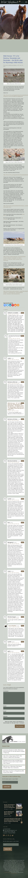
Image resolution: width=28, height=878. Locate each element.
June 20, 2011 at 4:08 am (13, 652)
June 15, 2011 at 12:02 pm (13, 383)
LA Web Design (7, 872)
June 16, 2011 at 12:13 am (13, 500)
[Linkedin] (10, 305)
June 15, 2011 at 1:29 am (13, 359)
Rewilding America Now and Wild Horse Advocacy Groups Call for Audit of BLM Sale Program (13, 762)
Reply (22, 312)
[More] (18, 305)
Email (5, 711)
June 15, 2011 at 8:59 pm (13, 462)
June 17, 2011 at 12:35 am (13, 643)
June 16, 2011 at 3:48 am (13, 543)
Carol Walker (14, 65)
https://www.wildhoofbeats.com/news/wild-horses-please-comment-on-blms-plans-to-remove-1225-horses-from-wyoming (14, 258)
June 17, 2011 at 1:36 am (14, 627)
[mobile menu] (26, 2)
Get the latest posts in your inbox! (10, 778)
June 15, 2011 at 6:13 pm (13, 420)
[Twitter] (7, 305)
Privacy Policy (14, 873)
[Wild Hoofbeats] (14, 2)
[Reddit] (15, 305)
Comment (6, 691)
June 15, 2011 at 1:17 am (13, 314)
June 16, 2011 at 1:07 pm (13, 572)
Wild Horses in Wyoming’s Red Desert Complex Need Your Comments (12, 767)
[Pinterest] (13, 305)
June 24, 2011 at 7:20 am (14, 338)
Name (5, 706)
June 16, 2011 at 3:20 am (13, 523)
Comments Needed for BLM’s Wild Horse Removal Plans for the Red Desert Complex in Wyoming (14, 751)
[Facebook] (5, 305)
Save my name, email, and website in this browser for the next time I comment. (13, 722)
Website (5, 716)
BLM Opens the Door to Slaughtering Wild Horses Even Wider (13, 771)
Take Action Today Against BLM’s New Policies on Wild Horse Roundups (12, 756)
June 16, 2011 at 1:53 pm (13, 618)
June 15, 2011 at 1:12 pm (13, 410)
